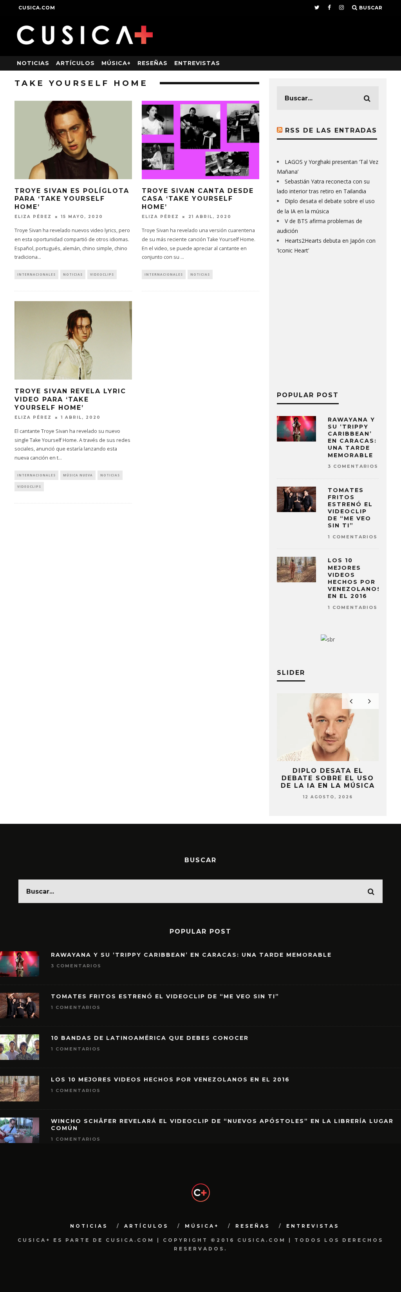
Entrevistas (197, 63)
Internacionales (36, 274)
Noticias (33, 63)
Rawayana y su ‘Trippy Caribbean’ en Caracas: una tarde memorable (352, 437)
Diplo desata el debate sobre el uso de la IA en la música (328, 778)
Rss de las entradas (331, 130)
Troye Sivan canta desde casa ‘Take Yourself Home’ (198, 199)
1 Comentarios (353, 537)
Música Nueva (78, 475)
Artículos (75, 63)
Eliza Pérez (33, 216)
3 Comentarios (353, 466)
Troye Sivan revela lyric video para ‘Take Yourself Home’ (70, 399)
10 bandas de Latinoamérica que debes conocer (150, 1037)
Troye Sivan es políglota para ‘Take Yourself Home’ (71, 199)
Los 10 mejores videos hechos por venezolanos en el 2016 (355, 578)
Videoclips (102, 274)
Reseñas (152, 63)
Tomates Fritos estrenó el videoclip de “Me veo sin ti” (350, 508)
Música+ (116, 63)
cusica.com (36, 8)
